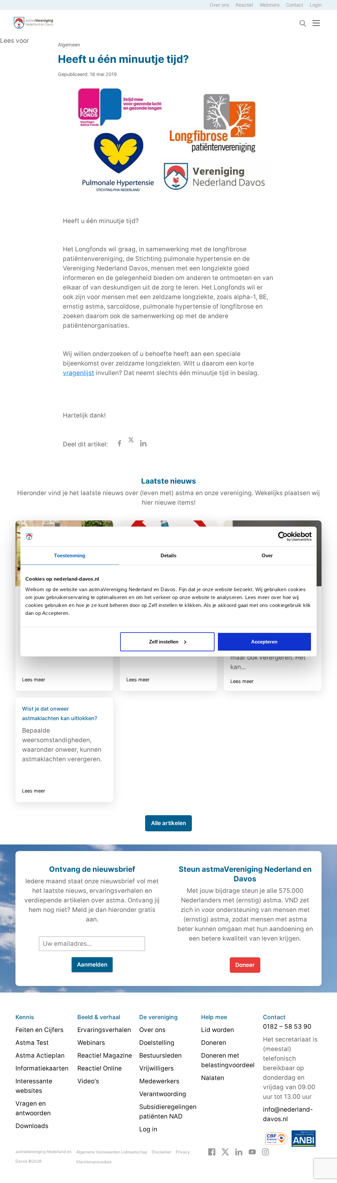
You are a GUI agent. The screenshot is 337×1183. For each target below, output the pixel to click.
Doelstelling (156, 1042)
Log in (148, 1129)
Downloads (31, 1126)
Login (316, 5)
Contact (294, 5)
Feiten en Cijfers (39, 1030)
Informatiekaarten (41, 1068)
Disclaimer (161, 1151)
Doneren (213, 1042)
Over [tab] (267, 555)
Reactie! (244, 5)
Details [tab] (169, 555)
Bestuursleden (160, 1055)
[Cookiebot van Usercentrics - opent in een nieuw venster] (283, 536)
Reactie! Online (99, 1068)
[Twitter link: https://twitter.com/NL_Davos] (225, 1151)
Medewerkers (159, 1081)
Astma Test (32, 1042)
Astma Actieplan (40, 1055)
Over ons (219, 5)
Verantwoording (162, 1094)
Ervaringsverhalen (104, 1030)
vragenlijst (78, 373)
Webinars (269, 5)
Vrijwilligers (156, 1068)
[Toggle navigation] (316, 22)
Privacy (183, 1151)
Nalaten (212, 1078)
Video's (88, 1081)
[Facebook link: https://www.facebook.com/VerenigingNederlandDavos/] (212, 1151)
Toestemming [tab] (69, 555)
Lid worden (217, 1030)
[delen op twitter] (131, 444)
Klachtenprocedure (94, 1161)
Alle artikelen (168, 823)
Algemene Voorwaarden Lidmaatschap (111, 1151)
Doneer (245, 965)
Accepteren (264, 641)
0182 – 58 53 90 (287, 1026)
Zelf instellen (163, 641)
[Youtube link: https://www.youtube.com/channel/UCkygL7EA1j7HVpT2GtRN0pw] (252, 1151)
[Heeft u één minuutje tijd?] (168, 144)
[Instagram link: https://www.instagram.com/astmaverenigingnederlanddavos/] (265, 1151)
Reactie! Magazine (104, 1055)
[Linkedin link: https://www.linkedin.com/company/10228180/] (239, 1151)
